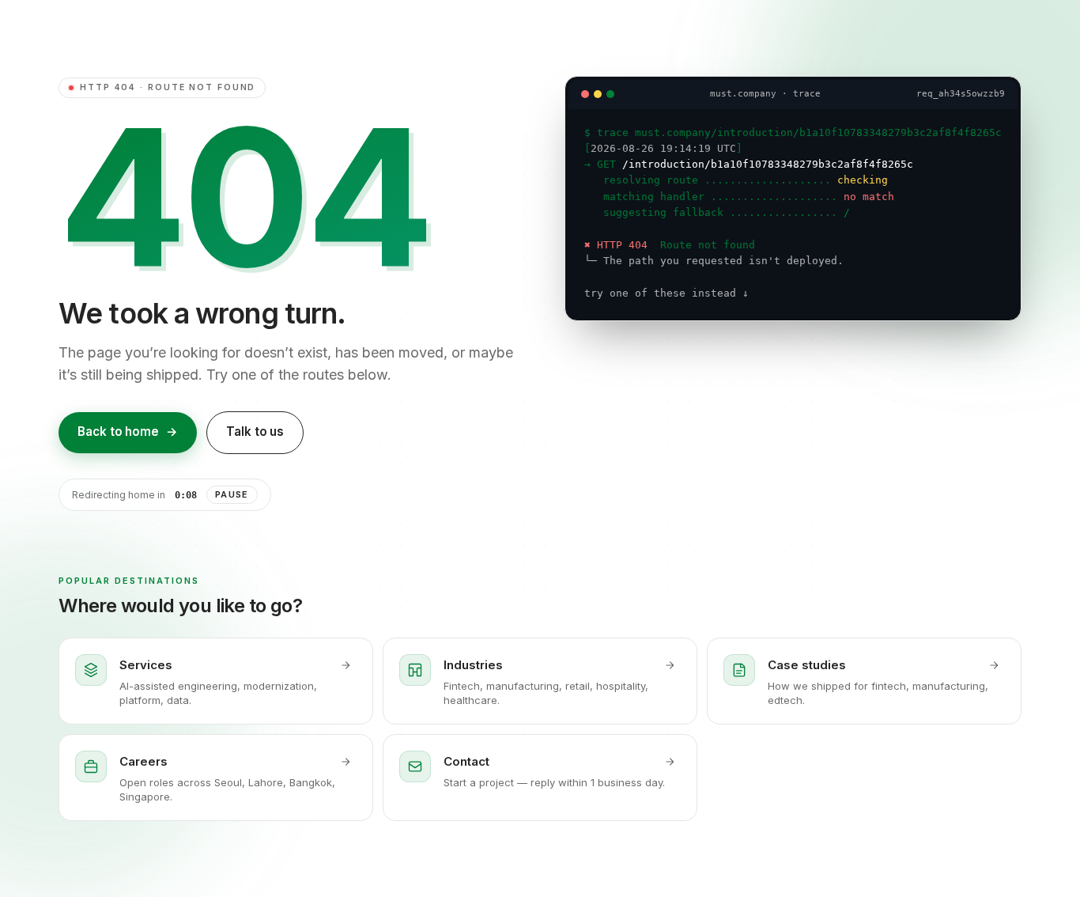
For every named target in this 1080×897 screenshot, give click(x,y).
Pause (232, 494)
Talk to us (255, 431)
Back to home (127, 431)
